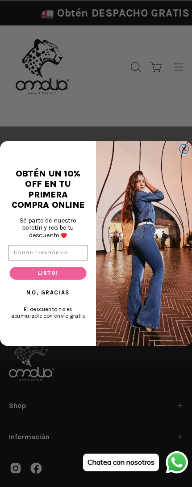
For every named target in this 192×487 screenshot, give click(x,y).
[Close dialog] (184, 149)
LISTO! (48, 273)
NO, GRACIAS (47, 292)
